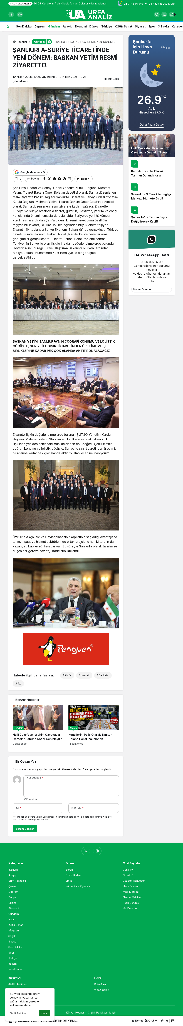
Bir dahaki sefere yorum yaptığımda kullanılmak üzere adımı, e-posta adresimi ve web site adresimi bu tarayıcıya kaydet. (64, 818)
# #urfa (67, 675)
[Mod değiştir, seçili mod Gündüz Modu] (20, 14)
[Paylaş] (172, 1021)
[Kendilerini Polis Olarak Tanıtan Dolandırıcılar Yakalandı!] (93, 725)
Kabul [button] (44, 1013)
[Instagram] (97, 851)
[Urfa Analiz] (91, 14)
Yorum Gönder (25, 828)
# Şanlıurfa (102, 675)
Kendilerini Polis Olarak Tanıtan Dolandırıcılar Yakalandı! (147, 175)
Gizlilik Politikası (18, 1013)
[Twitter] (85, 851)
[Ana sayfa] (7, 26)
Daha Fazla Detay (152, 124)
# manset (84, 675)
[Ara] (157, 14)
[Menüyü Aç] (11, 14)
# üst (18, 683)
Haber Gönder (142, 289)
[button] (164, 14)
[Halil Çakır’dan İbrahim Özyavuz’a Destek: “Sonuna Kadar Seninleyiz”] (38, 725)
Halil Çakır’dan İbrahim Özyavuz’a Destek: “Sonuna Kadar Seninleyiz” (150, 152)
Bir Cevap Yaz (25, 761)
